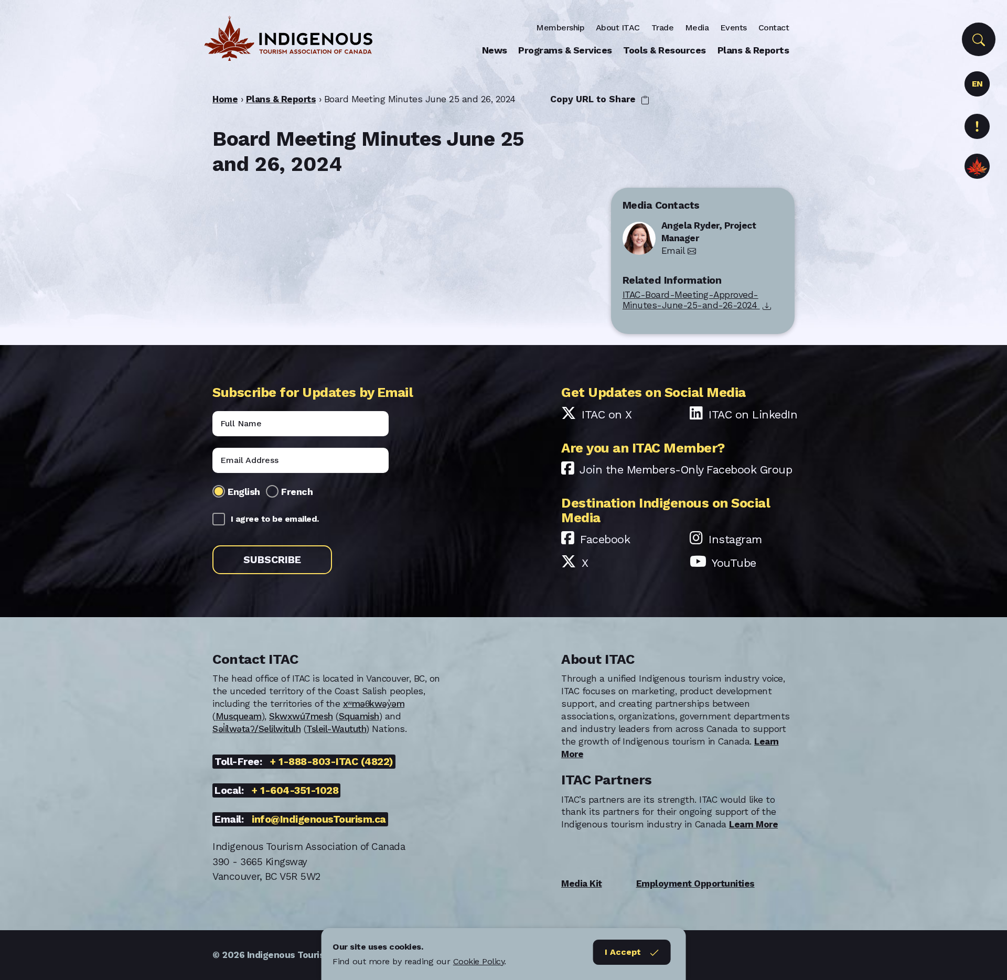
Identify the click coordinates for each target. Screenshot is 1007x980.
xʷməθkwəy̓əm (374, 703)
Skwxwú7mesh (301, 716)
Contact (773, 28)
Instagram (735, 539)
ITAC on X (607, 414)
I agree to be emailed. (275, 519)
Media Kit (581, 883)
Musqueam (239, 716)
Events (733, 28)
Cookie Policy (479, 961)
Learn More (753, 824)
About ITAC (618, 28)
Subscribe (272, 560)
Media (697, 28)
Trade (662, 28)
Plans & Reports (753, 50)
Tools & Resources (664, 50)
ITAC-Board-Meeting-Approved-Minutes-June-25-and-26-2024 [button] (691, 300)
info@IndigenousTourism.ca (319, 819)
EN (977, 84)
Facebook (605, 539)
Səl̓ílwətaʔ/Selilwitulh (256, 729)
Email (673, 250)
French (297, 491)
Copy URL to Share (594, 99)
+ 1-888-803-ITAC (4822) (331, 762)
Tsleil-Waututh (336, 729)
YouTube (734, 562)
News (494, 50)
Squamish (359, 716)
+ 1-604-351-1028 (295, 790)
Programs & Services (565, 50)
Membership (560, 28)
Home (225, 99)
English (244, 491)
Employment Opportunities (695, 883)
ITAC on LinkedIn (753, 414)
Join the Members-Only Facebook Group (686, 469)
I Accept (623, 952)
